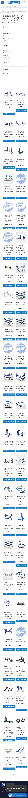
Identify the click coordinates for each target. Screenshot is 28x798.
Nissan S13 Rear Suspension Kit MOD (20, 759)
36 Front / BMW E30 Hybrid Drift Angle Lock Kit (8, 553)
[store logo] (14, 2)
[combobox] (14, 6)
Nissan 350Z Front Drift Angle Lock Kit (20, 132)
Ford (5, 35)
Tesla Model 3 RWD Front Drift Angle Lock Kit (21, 527)
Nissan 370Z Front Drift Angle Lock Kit (8, 159)
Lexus (5, 55)
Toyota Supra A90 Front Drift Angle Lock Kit (20, 386)
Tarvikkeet (6, 57)
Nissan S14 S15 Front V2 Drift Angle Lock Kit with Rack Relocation (20, 218)
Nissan (6, 38)
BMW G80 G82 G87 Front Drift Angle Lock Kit (8, 527)
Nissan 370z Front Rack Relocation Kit (8, 641)
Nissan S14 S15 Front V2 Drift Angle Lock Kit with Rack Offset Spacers (8, 249)
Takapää (6, 76)
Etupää (6, 73)
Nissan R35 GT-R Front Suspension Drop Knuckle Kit (21, 670)
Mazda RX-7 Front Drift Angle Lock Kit (20, 277)
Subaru (6, 45)
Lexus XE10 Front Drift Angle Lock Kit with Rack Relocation (20, 555)
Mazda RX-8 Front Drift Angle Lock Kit (8, 304)
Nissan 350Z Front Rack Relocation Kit (20, 612)
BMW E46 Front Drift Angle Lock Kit (8, 331)
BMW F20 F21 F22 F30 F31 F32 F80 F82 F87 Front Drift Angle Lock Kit (8, 670)
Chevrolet (6, 33)
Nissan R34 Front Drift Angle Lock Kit (8, 132)
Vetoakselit (7, 60)
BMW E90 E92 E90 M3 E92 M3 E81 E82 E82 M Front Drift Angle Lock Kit (20, 700)
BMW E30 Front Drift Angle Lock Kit (21, 331)
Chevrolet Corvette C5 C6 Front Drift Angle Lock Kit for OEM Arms (20, 249)
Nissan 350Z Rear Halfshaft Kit (8, 698)
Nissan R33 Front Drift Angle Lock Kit (20, 102)
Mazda (5, 47)
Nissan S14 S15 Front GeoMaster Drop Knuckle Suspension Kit (8, 730)
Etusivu (1, 9)
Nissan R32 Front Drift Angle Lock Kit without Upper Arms (8, 104)
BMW (5, 31)
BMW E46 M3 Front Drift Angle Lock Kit (8, 386)
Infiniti (5, 43)
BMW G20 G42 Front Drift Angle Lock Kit (20, 442)
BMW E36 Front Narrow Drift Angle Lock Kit (20, 413)
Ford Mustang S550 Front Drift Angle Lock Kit (8, 442)
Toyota (6, 40)
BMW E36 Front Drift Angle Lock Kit (21, 304)
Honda (5, 50)
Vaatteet (6, 62)
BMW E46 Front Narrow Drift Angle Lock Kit (8, 413)
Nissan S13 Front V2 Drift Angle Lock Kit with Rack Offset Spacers (8, 218)
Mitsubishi (6, 52)
